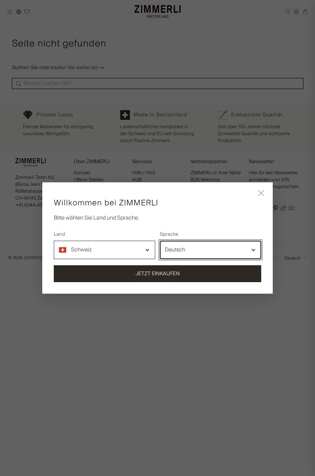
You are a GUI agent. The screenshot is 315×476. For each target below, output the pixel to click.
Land (59, 234)
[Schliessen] (261, 194)
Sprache (169, 234)
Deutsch (175, 250)
